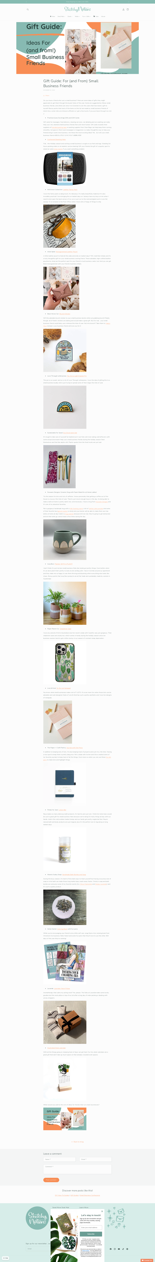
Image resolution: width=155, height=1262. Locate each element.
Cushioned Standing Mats (56, 139)
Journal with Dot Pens (75, 748)
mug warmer (69, 514)
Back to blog (79, 1142)
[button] (28, 9)
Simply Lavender (101, 884)
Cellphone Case (65, 629)
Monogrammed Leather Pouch (67, 252)
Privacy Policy (86, 1250)
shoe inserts (58, 149)
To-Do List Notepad (63, 688)
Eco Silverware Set (70, 433)
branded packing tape (59, 127)
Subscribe (90, 1234)
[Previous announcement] (26, 2)
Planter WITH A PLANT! (63, 564)
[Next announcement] (129, 2)
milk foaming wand (76, 509)
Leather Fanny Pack (70, 190)
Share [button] (47, 95)
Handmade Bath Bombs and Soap (74, 875)
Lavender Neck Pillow (62, 988)
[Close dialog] (102, 1211)
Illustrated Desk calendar (56, 1048)
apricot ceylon (62, 511)
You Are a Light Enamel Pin (77, 376)
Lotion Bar (62, 810)
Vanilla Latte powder (96, 509)
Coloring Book (62, 929)
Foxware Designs (102, 502)
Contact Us (147, 1260)
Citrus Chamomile (86, 884)
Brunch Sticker (64, 314)
